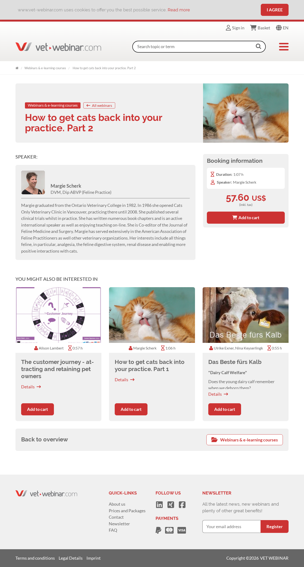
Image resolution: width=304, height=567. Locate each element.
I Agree (275, 9)
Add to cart (248, 217)
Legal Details (71, 558)
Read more (179, 9)
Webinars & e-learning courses (45, 68)
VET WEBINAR (17, 67)
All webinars (101, 105)
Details (28, 386)
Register (274, 526)
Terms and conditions (35, 558)
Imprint (93, 558)
